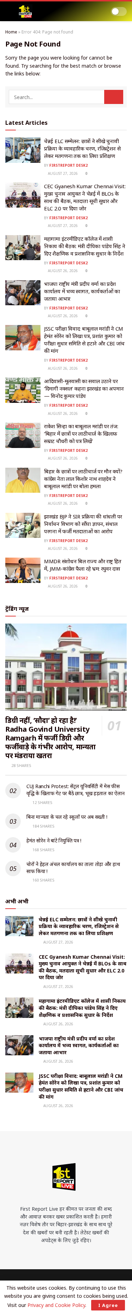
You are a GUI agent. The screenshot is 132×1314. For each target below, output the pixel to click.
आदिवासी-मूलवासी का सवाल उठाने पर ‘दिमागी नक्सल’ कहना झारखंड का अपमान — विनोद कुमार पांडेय (84, 388)
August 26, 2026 (62, 270)
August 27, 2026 (62, 173)
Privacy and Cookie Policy (56, 1305)
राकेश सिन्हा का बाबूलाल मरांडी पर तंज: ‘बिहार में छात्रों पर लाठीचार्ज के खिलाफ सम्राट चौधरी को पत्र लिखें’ (81, 433)
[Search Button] (113, 97)
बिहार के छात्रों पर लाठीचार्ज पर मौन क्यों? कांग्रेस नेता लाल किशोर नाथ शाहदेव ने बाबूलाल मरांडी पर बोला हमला (83, 479)
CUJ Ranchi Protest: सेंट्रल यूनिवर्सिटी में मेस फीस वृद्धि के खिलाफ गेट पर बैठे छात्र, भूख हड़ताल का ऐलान (75, 790)
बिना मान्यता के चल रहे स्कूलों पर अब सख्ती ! (66, 816)
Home (11, 32)
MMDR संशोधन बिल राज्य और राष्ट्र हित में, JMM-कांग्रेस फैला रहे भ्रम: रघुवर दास (82, 565)
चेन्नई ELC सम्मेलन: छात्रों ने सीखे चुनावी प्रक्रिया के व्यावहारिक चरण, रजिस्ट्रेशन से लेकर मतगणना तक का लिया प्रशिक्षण (82, 148)
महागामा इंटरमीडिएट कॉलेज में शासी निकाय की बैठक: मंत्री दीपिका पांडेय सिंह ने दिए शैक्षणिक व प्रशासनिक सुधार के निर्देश (84, 246)
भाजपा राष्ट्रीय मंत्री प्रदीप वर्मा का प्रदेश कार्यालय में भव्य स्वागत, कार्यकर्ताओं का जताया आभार (82, 291)
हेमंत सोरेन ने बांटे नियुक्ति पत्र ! (53, 840)
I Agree (108, 1305)
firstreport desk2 (68, 165)
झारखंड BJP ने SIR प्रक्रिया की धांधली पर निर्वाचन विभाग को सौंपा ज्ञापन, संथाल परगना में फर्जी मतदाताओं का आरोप (83, 524)
